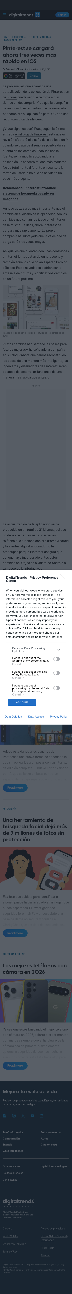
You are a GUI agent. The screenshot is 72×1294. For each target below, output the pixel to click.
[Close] (64, 578)
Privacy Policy (58, 716)
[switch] (56, 659)
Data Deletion (13, 716)
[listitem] (36, 649)
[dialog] (36, 647)
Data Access (36, 716)
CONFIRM (22, 702)
